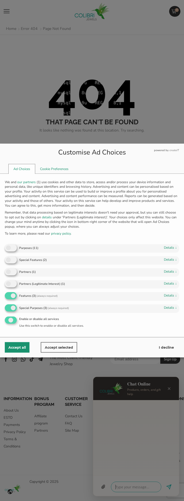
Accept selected (59, 347)
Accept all (17, 347)
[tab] (21, 169)
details (170, 247)
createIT (174, 150)
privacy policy (61, 233)
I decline (166, 347)
